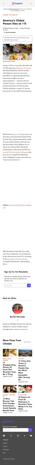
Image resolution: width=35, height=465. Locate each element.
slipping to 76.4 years (23, 68)
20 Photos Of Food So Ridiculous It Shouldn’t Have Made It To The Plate (25, 403)
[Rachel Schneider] (17, 308)
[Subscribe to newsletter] (29, 285)
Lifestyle (5, 15)
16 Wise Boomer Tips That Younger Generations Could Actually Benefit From (9, 405)
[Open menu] (4, 3)
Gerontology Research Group (17, 259)
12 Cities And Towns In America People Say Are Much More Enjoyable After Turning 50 (24, 370)
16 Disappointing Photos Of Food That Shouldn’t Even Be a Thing (9, 368)
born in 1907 (17, 134)
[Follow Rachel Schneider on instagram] (17, 320)
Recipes (5, 360)
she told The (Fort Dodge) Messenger (15, 152)
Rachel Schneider (11, 32)
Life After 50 (13, 15)
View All (26, 342)
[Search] (31, 3)
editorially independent (14, 9)
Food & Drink (7, 358)
